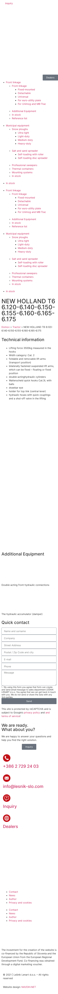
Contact (13, 891)
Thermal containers (22, 168)
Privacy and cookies (20, 902)
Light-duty (24, 136)
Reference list (19, 118)
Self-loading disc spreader (33, 157)
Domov (5, 326)
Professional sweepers (24, 165)
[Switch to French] (22, 11)
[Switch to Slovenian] (5, 11)
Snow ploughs (20, 129)
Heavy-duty (24, 143)
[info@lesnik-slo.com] (6, 778)
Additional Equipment (24, 111)
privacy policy (32, 712)
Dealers (10, 826)
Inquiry (10, 806)
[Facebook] (6, 929)
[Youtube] (15, 929)
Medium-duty (25, 139)
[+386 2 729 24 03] (6, 758)
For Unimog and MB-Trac (32, 103)
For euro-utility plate (29, 100)
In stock (16, 114)
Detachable (24, 93)
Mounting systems (22, 172)
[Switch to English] (11, 11)
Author (13, 898)
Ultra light (23, 132)
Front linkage (13, 82)
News (12, 895)
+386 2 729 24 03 (21, 766)
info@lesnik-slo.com (23, 786)
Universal (23, 96)
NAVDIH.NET (28, 986)
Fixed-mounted (26, 89)
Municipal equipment (17, 125)
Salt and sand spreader (25, 150)
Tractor (16, 326)
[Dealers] (6, 818)
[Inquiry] (6, 798)
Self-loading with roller (31, 154)
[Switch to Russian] (28, 11)
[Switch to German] (17, 11)
